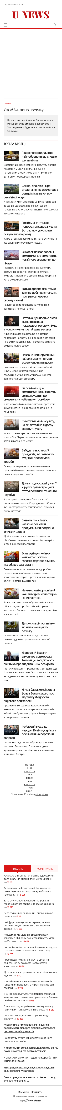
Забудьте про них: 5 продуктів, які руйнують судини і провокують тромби (29, 455)
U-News (7, 103)
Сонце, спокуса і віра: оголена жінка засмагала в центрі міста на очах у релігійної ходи (31, 191)
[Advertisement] (31, 61)
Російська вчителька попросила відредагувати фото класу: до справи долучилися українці (30, 228)
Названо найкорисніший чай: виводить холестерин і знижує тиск (39, 594)
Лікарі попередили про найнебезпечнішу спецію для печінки (39, 156)
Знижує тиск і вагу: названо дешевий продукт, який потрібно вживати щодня (29, 525)
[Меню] (5, 25)
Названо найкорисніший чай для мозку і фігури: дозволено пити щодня (38, 358)
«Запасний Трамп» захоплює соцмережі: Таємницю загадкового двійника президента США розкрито (29, 658)
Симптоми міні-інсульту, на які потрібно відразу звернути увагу (38, 424)
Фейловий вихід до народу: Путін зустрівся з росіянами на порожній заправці (30, 732)
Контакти (37, 1092)
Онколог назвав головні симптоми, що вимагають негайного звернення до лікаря (30, 257)
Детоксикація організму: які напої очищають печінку (38, 627)
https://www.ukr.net (30, 1100)
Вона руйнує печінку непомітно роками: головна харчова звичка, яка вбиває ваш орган (29, 558)
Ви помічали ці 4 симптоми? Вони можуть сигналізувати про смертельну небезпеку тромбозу (30, 393)
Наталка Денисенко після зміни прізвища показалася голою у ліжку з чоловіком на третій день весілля (30, 323)
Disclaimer (23, 1092)
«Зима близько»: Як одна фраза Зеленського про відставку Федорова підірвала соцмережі (29, 695)
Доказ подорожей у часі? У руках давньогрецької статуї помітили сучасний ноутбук (30, 488)
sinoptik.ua (42, 794)
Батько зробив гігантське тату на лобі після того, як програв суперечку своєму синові (30, 294)
